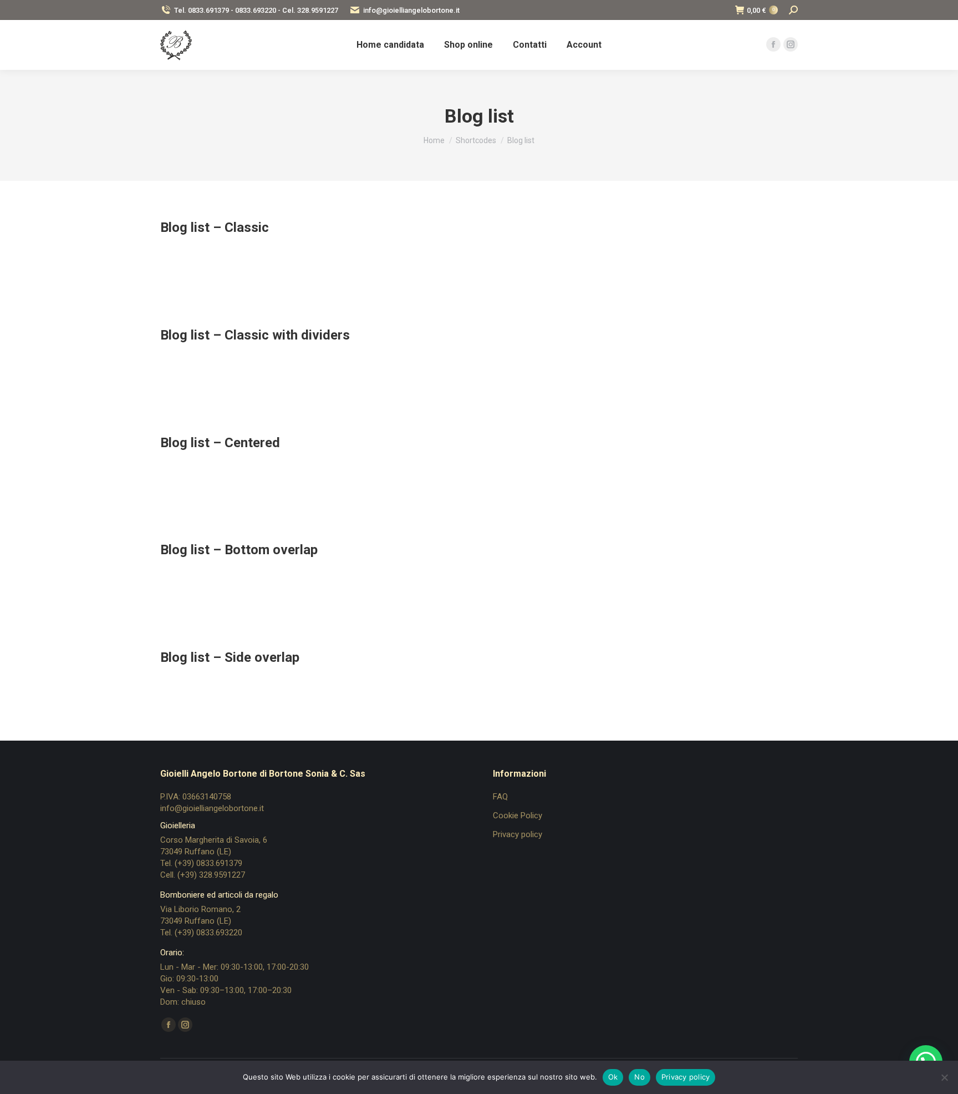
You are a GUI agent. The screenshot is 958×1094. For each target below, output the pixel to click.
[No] (944, 1077)
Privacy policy (517, 834)
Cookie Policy (517, 815)
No (639, 1076)
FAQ (500, 797)
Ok (613, 1076)
